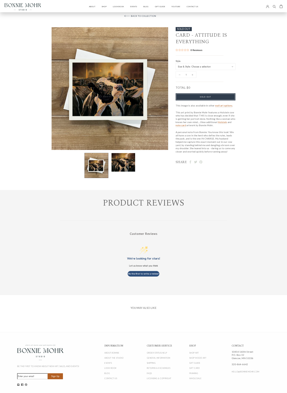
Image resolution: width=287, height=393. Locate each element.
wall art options (223, 105)
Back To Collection (143, 16)
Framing (193, 373)
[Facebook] (190, 162)
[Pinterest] (200, 162)
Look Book (118, 6)
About (92, 6)
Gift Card (194, 368)
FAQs (149, 373)
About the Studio (113, 358)
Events (133, 6)
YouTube (175, 6)
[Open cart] (281, 6)
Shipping (151, 363)
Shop (104, 6)
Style (178, 61)
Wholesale (195, 378)
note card (181, 125)
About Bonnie (111, 353)
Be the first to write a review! (143, 273)
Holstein (222, 122)
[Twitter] (195, 162)
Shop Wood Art (197, 358)
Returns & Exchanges (158, 368)
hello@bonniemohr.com (245, 371)
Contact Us (192, 6)
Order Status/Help (157, 353)
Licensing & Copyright (159, 378)
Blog (146, 6)
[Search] (274, 6)
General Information (158, 358)
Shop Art (194, 353)
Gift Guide (160, 6)
